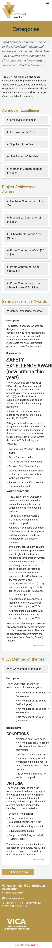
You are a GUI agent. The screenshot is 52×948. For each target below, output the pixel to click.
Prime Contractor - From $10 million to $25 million (23, 285)
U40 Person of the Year (24, 156)
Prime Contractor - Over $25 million (25, 252)
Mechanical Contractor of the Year (24, 219)
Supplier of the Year (22, 144)
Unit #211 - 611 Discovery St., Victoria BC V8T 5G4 (22, 904)
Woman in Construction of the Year (24, 171)
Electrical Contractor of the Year (25, 203)
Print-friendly (39, 645)
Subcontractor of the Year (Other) (24, 236)
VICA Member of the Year (25, 668)
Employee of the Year (23, 119)
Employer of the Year (22, 132)
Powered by (19, 945)
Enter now (19, 872)
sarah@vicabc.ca (15, 898)
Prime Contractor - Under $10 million (23, 269)
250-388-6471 (14, 893)
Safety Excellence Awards (26, 311)
